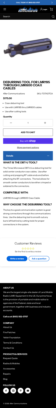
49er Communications (18, 404)
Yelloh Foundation (11, 337)
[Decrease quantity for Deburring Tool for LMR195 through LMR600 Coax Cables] (11, 123)
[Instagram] (13, 390)
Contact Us (8, 348)
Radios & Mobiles (11, 363)
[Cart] (50, 9)
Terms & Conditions (12, 342)
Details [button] (9, 155)
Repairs (7, 373)
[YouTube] (28, 390)
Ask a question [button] (39, 258)
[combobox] (28, 16)
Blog (5, 379)
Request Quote (10, 358)
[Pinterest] (20, 390)
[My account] (41, 9)
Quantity (7, 116)
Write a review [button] (17, 258)
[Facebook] (6, 390)
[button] (6, 9)
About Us (7, 327)
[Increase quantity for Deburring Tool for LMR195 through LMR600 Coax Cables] (45, 123)
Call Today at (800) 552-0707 (28, 2)
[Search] (53, 16)
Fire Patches (9, 332)
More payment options (28, 147)
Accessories (9, 368)
